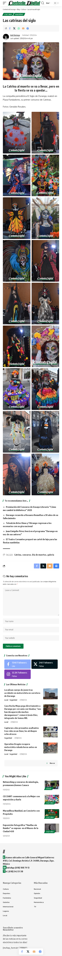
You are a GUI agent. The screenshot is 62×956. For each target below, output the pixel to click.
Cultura (8, 14)
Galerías (19, 14)
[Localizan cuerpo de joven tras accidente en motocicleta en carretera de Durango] (50, 693)
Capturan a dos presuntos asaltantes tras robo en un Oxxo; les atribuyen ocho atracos (21, 731)
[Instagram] (17, 674)
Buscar (52, 763)
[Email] (23, 28)
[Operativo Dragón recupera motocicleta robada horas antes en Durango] (50, 748)
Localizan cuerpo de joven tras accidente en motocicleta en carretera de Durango (22, 693)
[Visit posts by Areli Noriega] (6, 37)
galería (50, 555)
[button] (5, 3)
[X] (44, 664)
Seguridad (13, 700)
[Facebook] (17, 664)
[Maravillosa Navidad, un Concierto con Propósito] (52, 813)
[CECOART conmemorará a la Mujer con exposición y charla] (52, 799)
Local (6, 700)
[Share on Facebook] (10, 28)
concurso (26, 555)
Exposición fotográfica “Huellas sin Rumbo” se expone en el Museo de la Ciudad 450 (20, 828)
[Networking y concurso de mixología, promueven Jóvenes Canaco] (52, 784)
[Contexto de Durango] (24, 3)
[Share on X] (14, 28)
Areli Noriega (15, 35)
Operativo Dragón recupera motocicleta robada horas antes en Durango (20, 747)
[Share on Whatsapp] (19, 28)
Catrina (17, 555)
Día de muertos (39, 555)
